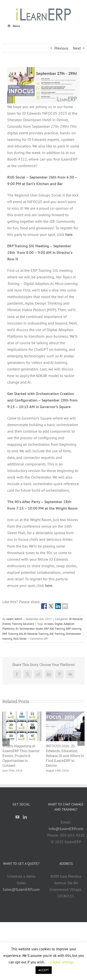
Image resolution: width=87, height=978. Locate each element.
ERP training (73, 628)
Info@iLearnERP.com (66, 824)
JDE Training (57, 633)
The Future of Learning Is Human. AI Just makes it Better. (38, 751)
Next (77, 48)
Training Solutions (23, 624)
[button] (6, 740)
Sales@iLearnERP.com (21, 885)
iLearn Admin (14, 619)
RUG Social (20, 638)
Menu (16, 26)
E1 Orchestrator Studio (29, 628)
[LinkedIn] (25, 813)
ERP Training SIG (12, 633)
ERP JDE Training (54, 628)
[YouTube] (17, 813)
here (68, 234)
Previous (61, 48)
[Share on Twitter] (51, 606)
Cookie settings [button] (62, 962)
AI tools (48, 624)
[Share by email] (65, 606)
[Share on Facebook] (44, 606)
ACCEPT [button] (43, 970)
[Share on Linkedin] (58, 606)
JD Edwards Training (36, 633)
